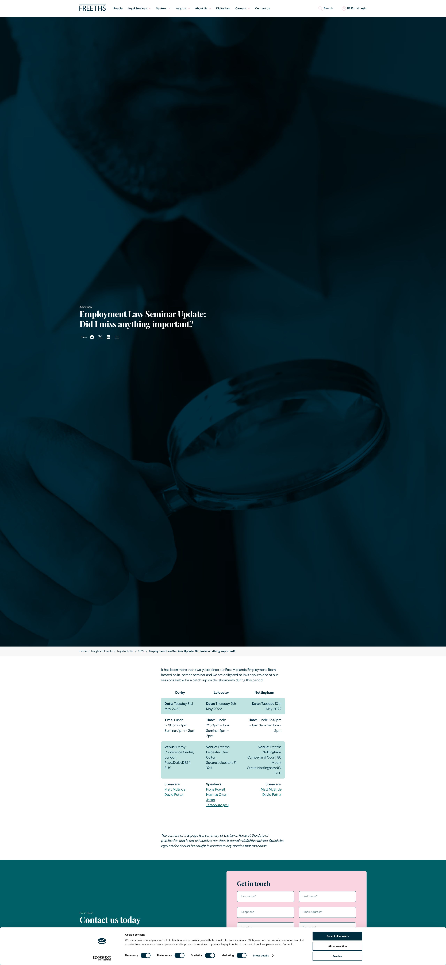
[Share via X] (100, 337)
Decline (337, 956)
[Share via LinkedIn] (109, 337)
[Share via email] (117, 337)
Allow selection (337, 946)
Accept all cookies (337, 936)
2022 (141, 651)
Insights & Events (102, 651)
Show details (261, 955)
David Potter (174, 794)
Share (83, 337)
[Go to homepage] (92, 11)
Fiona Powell (215, 789)
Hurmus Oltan (216, 794)
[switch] (179, 955)
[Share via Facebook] (92, 337)
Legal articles (125, 651)
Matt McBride (174, 789)
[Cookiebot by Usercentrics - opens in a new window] (102, 958)
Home (83, 651)
